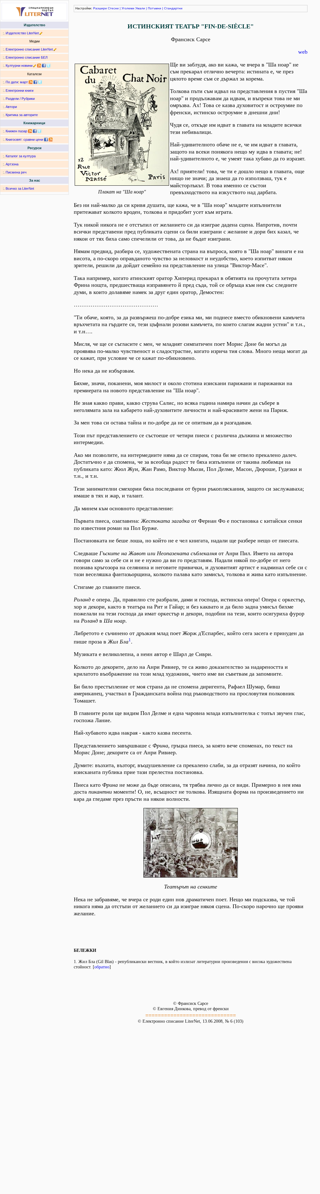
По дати (12, 82)
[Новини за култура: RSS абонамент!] (39, 65)
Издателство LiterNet (22, 33)
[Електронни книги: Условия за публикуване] (41, 33)
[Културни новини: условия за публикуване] (34, 65)
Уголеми (128, 8)
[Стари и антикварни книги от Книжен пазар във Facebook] (35, 131)
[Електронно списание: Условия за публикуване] (55, 49)
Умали (140, 8)
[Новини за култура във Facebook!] (44, 65)
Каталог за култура (21, 156)
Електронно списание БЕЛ (27, 57)
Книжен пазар (16, 131)
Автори (11, 107)
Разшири (100, 8)
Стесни (113, 8)
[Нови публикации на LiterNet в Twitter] (40, 82)
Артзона (12, 164)
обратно (101, 967)
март (24, 82)
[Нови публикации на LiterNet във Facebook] (35, 82)
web (303, 52)
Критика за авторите (22, 115)
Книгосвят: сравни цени (24, 139)
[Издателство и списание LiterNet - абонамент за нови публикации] (30, 82)
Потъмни (154, 8)
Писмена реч (16, 172)
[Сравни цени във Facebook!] (46, 139)
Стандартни (173, 8)
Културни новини (19, 65)
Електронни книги (19, 90)
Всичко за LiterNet (20, 188)
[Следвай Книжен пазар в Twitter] (39, 131)
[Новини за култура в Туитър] (48, 65)
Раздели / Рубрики (20, 98)
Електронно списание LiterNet (29, 49)
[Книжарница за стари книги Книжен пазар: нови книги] (30, 131)
